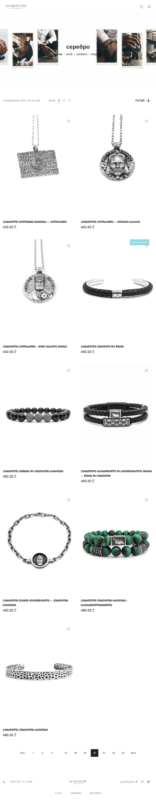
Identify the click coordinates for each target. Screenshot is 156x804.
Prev (22, 752)
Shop (69, 54)
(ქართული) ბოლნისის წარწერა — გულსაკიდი (35, 222)
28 (75, 752)
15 (69, 100)
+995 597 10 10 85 (21, 782)
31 (104, 752)
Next (133, 752)
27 (66, 752)
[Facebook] (136, 782)
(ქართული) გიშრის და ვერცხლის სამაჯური (33, 471)
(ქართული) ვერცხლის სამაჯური (25, 730)
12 (63, 100)
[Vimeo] (148, 782)
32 (113, 752)
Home (59, 54)
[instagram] (142, 782)
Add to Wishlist (68, 121)
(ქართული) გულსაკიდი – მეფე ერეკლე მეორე (35, 346)
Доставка (95, 793)
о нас (58, 793)
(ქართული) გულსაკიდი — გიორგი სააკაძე (110, 222)
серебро (81, 54)
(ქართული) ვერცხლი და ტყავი (102, 346)
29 (85, 752)
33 (123, 752)
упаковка (75, 793)
